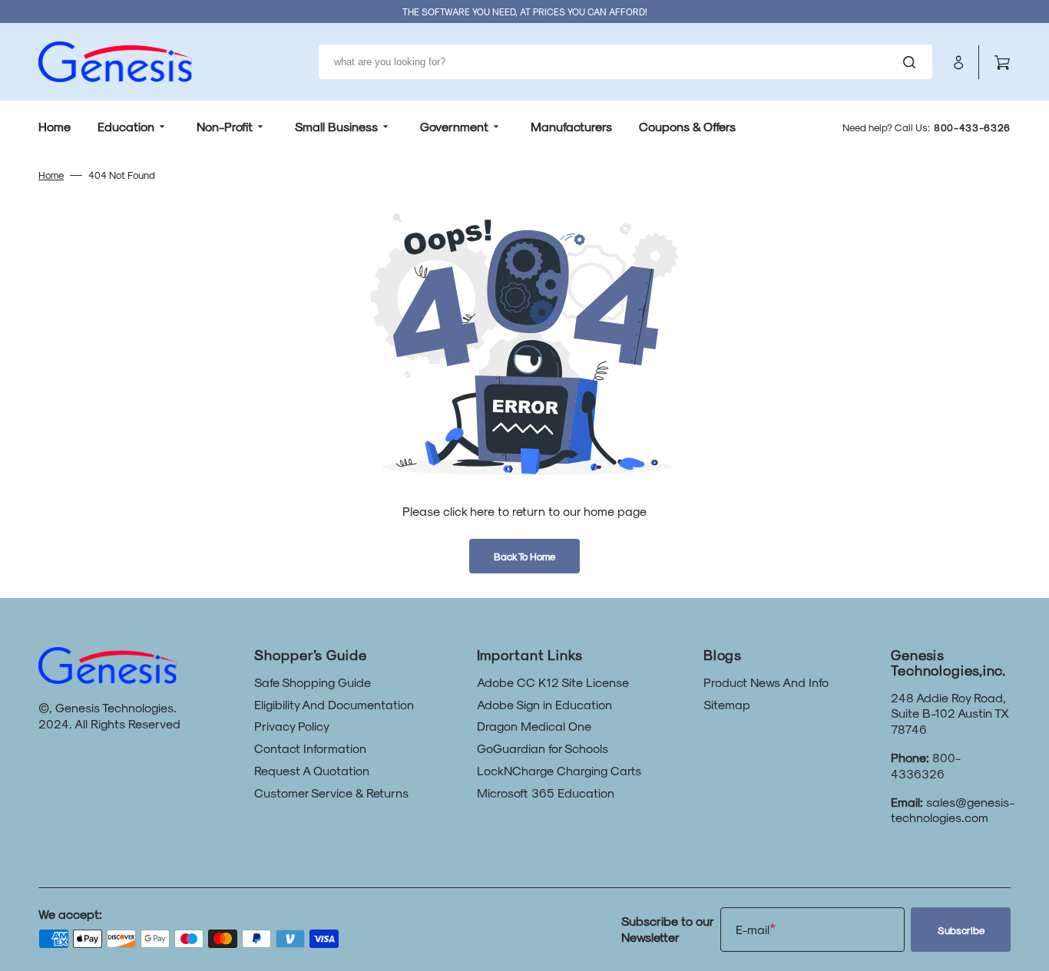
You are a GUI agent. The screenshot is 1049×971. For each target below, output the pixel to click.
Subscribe (961, 930)
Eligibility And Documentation (334, 704)
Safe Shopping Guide (312, 682)
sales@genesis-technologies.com (952, 809)
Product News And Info (766, 682)
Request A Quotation (311, 770)
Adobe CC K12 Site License (553, 682)
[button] (958, 62)
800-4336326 (926, 765)
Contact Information (310, 748)
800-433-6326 (972, 127)
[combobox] (625, 62)
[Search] (912, 62)
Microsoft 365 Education (545, 792)
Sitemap (726, 704)
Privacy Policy (291, 725)
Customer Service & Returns (331, 792)
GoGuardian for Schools (542, 748)
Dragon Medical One (534, 725)
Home (51, 174)
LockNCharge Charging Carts (559, 770)
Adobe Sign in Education (544, 704)
